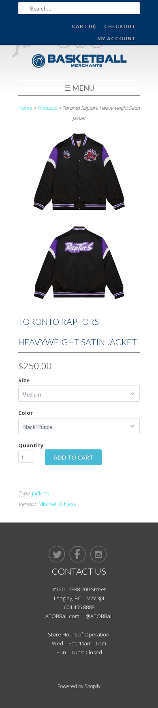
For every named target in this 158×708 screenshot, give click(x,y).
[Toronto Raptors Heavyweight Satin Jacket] (79, 173)
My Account (116, 38)
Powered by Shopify (79, 686)
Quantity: (31, 445)
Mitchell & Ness (57, 504)
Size (24, 380)
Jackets (40, 493)
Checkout (120, 26)
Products (47, 108)
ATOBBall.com (62, 616)
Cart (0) (84, 26)
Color (25, 412)
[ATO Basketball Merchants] (79, 62)
